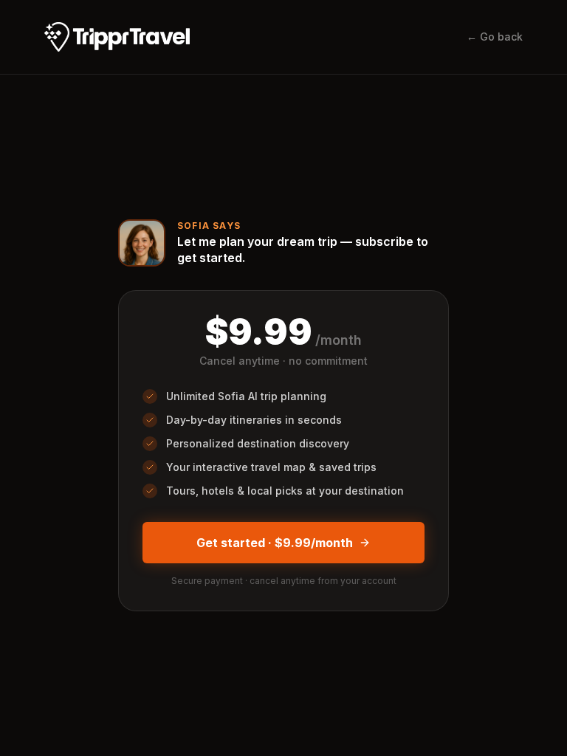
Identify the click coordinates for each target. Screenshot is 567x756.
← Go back (495, 36)
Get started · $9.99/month (274, 542)
